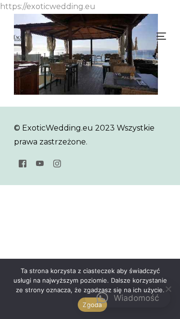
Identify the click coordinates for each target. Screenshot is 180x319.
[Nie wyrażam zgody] (168, 289)
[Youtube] (39, 163)
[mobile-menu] (160, 36)
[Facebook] (22, 163)
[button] (127, 298)
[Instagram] (57, 163)
